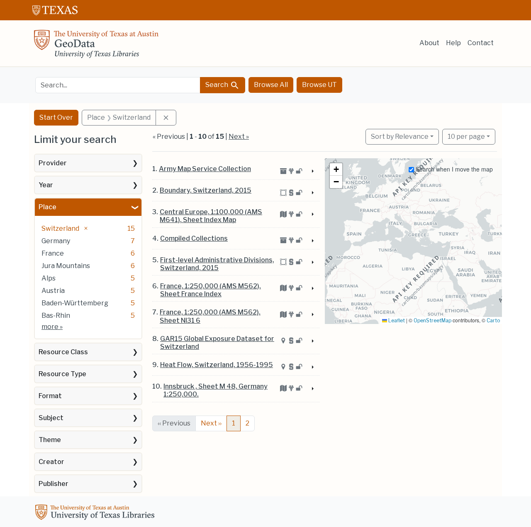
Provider (53, 163)
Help (453, 43)
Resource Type (62, 374)
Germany (55, 241)
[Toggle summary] (311, 171)
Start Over (56, 117)
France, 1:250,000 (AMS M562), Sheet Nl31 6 (210, 316)
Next (211, 423)
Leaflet (396, 320)
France (52, 253)
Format (50, 396)
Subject (51, 418)
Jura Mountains (65, 266)
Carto (493, 320)
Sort (400, 136)
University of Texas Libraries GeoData (96, 46)
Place (47, 207)
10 (466, 136)
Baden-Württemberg (74, 303)
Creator (51, 462)
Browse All (271, 85)
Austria (53, 291)
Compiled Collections (194, 238)
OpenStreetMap (432, 320)
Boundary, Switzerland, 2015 (205, 190)
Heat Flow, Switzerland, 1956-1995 (216, 365)
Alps (48, 278)
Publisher (53, 484)
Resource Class (63, 352)
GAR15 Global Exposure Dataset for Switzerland (217, 343)
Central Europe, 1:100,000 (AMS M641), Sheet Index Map (211, 216)
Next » (239, 136)
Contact (481, 43)
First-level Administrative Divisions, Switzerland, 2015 (217, 264)
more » (52, 327)
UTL (96, 513)
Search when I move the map (453, 169)
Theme (50, 440)
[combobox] (118, 85)
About (429, 43)
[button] (336, 169)
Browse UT (319, 85)
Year (46, 185)
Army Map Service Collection (205, 169)
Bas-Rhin (55, 315)
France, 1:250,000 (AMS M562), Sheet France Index (210, 290)
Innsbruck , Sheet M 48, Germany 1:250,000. (215, 390)
